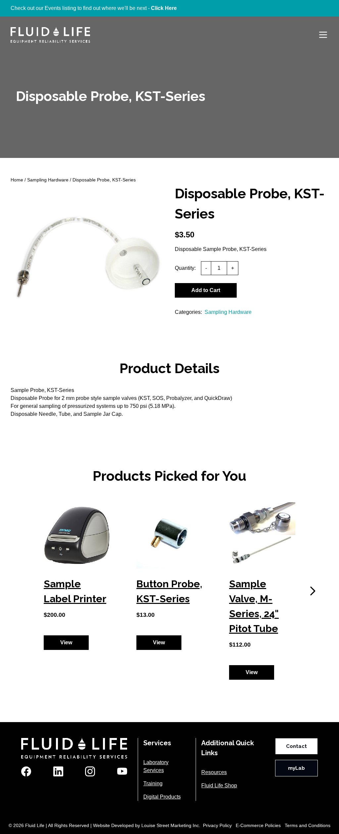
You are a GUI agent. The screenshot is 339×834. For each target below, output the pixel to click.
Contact (296, 746)
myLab (296, 768)
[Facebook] (26, 771)
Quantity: (185, 268)
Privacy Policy (217, 825)
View (66, 642)
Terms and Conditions (307, 825)
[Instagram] (90, 771)
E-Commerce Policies (258, 825)
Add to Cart (205, 290)
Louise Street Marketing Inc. (170, 825)
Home (17, 179)
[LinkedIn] (58, 771)
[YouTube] (122, 771)
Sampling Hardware (48, 179)
